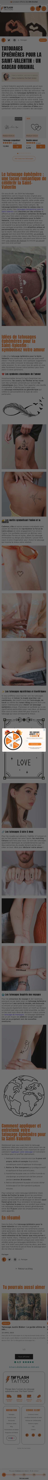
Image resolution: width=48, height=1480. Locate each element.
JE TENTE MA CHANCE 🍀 (35, 744)
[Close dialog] (44, 730)
